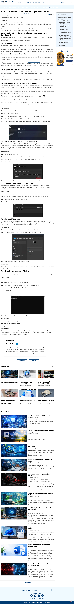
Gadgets (57, 7)
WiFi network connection (34, 62)
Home (19, 2)
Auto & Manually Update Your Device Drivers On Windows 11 (27, 401)
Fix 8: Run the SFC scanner (65, 41)
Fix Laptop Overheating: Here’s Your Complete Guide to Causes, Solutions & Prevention (46, 382)
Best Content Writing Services (38, 2)
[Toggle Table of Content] (70, 14)
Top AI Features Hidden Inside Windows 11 (39, 416)
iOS (7, 7)
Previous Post (22, 360)
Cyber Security (46, 7)
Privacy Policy (41, 598)
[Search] (72, 3)
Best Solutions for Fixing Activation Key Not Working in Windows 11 (64, 17)
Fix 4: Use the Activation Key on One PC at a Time (66, 28)
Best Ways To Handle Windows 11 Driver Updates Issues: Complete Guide (27, 382)
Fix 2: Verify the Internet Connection (65, 23)
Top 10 (18, 7)
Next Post (34, 360)
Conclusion (62, 45)
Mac (10, 7)
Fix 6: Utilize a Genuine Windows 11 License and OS (65, 36)
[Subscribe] (50, 590)
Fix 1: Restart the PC (64, 20)
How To (23, 7)
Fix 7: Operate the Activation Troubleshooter (66, 39)
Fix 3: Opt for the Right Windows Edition (64, 26)
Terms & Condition (33, 598)
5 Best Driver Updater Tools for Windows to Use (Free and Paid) (9, 381)
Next (53, 366)
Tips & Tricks (39, 7)
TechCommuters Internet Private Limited (36, 602)
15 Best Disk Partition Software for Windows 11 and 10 (46, 401)
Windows (14, 7)
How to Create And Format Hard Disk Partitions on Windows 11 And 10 (8, 402)
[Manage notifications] (71, 601)
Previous (52, 366)
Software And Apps (30, 7)
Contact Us (29, 2)
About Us (24, 2)
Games (52, 7)
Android (3, 7)
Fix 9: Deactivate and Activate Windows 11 (64, 43)
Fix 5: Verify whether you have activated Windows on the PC (65, 32)
